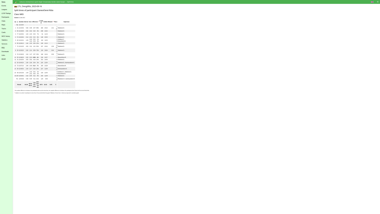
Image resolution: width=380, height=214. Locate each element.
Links (3, 55)
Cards (4, 32)
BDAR (4, 59)
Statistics (5, 40)
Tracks (4, 28)
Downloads (5, 51)
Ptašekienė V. (61, 79)
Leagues (4, 9)
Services (4, 44)
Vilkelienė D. (61, 28)
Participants (5, 17)
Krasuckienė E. (62, 41)
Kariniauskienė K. (70, 62)
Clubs (3, 21)
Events (4, 6)
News (3, 2)
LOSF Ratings (6, 13)
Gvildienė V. (61, 39)
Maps (3, 25)
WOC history (6, 36)
